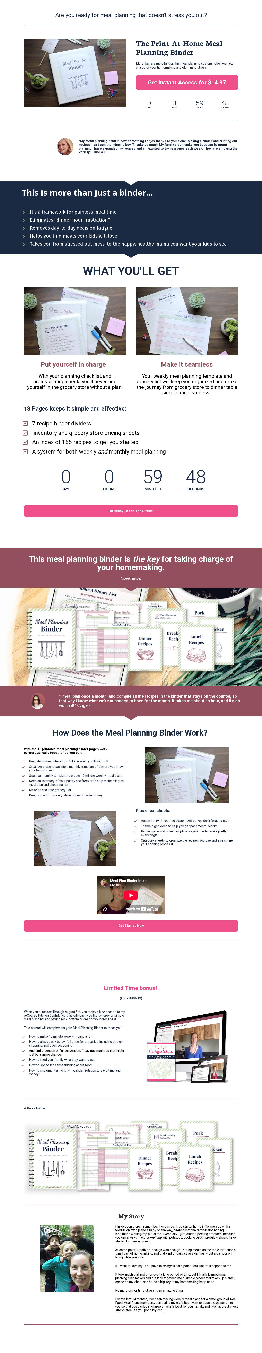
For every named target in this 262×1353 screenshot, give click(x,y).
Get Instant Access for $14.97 (187, 82)
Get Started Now (131, 926)
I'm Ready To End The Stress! (131, 511)
